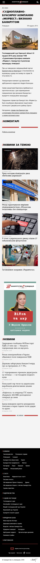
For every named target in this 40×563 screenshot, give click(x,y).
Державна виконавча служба (12, 523)
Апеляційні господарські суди (12, 504)
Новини (6, 451)
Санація (15, 457)
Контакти (19, 553)
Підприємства (9, 493)
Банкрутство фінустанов (11, 460)
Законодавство (8, 454)
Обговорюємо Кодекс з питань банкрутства (17, 485)
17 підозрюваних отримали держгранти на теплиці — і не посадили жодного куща (19, 374)
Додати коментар (8, 132)
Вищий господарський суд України (14, 507)
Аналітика (6, 476)
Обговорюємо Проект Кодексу (13, 482)
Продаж (20, 466)
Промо (28, 466)
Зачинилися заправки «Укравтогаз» (18, 270)
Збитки (24, 463)
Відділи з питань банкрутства (12, 526)
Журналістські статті (18, 476)
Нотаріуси (21, 529)
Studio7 (34, 560)
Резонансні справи (21, 454)
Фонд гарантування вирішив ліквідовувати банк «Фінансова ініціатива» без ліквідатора (16, 207)
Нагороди (6, 466)
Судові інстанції (9, 498)
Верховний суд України (10, 510)
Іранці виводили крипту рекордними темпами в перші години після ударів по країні (18, 406)
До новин (5, 8)
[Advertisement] (18, 432)
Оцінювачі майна (8, 535)
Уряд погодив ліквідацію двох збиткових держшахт (16, 174)
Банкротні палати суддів (11, 513)
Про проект (12, 553)
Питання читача (8, 479)
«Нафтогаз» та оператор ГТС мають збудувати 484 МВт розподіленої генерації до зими (17, 395)
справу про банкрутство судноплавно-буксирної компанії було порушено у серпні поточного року (19, 113)
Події (13, 466)
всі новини (20, 415)
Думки (27, 482)
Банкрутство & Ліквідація (11, 71)
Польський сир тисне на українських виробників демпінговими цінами (18, 385)
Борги (23, 460)
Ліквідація (8, 150)
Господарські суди (9, 501)
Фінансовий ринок (16, 469)
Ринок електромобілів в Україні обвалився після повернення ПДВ (16, 355)
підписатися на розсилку (22, 548)
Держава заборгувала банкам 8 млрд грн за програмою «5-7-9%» (18, 364)
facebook (28, 553)
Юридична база (9, 518)
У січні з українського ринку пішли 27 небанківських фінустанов (19, 239)
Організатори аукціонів (25, 532)
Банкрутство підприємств (11, 463)
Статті (5, 474)
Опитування (8, 540)
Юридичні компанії (9, 529)
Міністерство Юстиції (10, 521)
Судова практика (8, 488)
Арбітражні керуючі (9, 532)
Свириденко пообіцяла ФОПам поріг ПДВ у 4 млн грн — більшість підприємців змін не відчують (18, 345)
